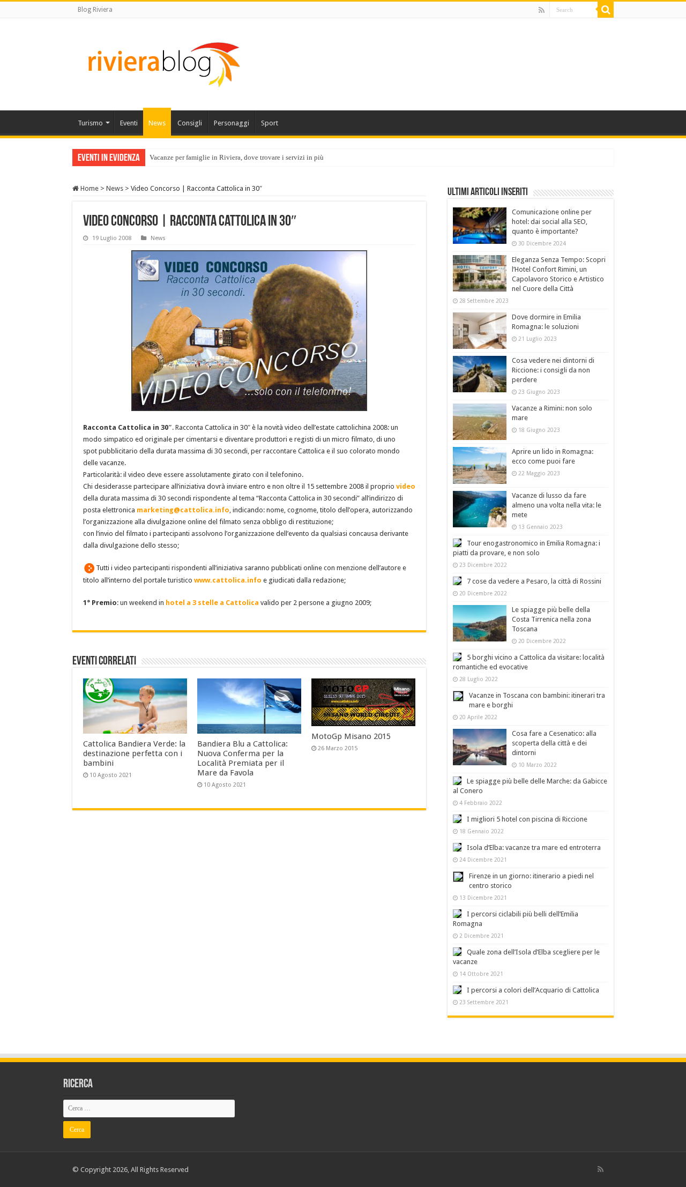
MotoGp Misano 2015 (351, 736)
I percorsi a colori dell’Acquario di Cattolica (533, 990)
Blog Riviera (95, 9)
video (405, 486)
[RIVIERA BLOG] (162, 62)
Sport (269, 123)
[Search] (606, 10)
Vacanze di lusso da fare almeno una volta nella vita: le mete (556, 505)
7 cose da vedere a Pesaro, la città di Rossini (534, 581)
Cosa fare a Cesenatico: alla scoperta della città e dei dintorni (554, 743)
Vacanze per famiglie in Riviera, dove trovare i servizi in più (237, 157)
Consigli (189, 123)
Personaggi (231, 123)
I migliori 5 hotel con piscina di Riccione (527, 819)
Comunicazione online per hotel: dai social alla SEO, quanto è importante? (552, 221)
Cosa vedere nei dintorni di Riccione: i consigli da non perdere (553, 370)
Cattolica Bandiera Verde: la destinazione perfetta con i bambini (134, 753)
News (157, 123)
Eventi (129, 123)
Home (89, 188)
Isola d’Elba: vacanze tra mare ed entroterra (534, 847)
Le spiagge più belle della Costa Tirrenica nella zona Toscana (551, 619)
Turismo (90, 123)
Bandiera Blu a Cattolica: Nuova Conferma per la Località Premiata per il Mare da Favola (242, 758)
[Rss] (542, 10)
